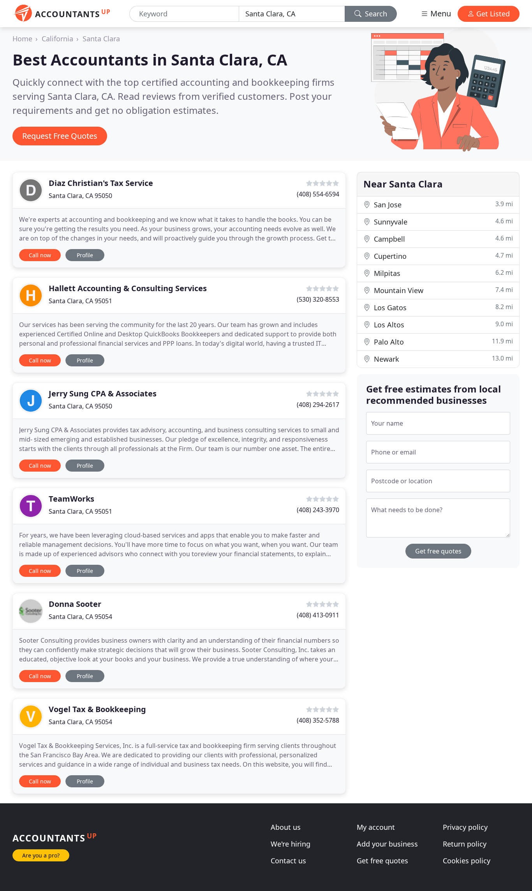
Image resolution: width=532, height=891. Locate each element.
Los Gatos (442, 307)
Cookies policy (466, 860)
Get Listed (492, 13)
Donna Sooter (75, 604)
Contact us (288, 860)
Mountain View (442, 290)
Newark (442, 359)
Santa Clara (101, 38)
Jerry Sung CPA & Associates (103, 393)
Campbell (442, 239)
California (57, 38)
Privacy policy (465, 827)
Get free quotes (438, 551)
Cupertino (442, 256)
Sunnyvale (442, 221)
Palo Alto (442, 341)
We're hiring (290, 844)
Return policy (464, 844)
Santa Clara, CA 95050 (80, 195)
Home (22, 38)
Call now (40, 255)
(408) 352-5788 (318, 720)
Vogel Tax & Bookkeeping (97, 709)
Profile (85, 255)
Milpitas (442, 273)
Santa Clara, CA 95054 (80, 616)
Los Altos (442, 324)
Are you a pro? (41, 855)
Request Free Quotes (59, 136)
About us (286, 827)
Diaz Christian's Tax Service (101, 183)
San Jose (442, 204)
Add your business (387, 844)
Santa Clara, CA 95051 (80, 301)
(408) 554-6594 (318, 194)
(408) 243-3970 (318, 510)
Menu (439, 13)
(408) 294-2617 (318, 404)
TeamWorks (71, 498)
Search (375, 13)
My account (376, 827)
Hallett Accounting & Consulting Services (128, 288)
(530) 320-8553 (318, 299)
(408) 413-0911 (318, 615)
